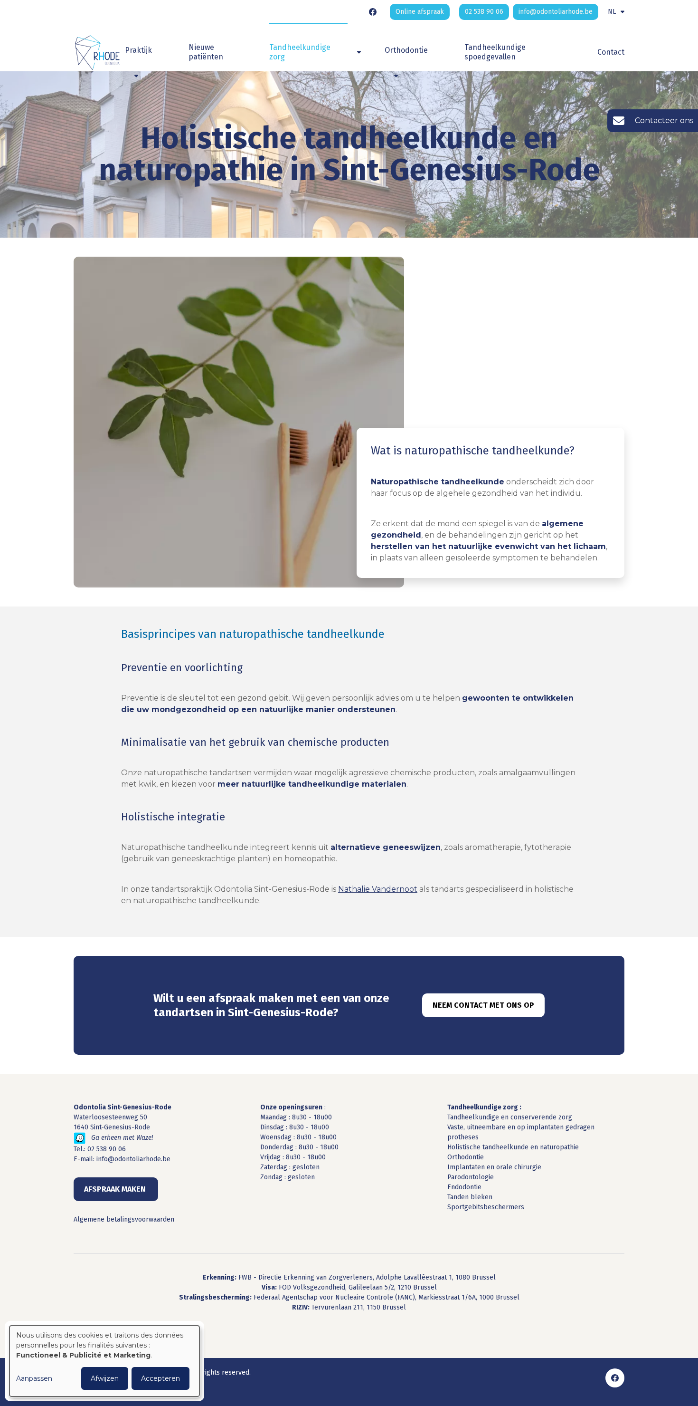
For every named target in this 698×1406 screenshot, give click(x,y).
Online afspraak (420, 12)
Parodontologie (470, 1177)
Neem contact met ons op (483, 1005)
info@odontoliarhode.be (133, 1159)
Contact (610, 52)
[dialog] (104, 1361)
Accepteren (160, 1378)
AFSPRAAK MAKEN (116, 1189)
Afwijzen (105, 1378)
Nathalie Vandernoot (377, 889)
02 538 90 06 (106, 1149)
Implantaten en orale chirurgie (494, 1167)
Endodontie (464, 1187)
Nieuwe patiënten (206, 52)
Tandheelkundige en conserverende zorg (509, 1117)
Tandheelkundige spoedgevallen (495, 52)
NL (612, 12)
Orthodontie (465, 1157)
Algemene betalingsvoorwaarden (124, 1219)
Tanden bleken (469, 1197)
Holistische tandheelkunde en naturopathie (513, 1147)
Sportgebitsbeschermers (485, 1207)
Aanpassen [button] (34, 1378)
